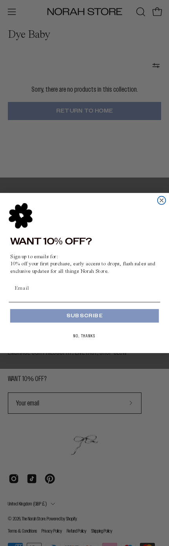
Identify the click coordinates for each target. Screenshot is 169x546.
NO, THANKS (84, 336)
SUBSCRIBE (84, 316)
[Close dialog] (162, 200)
